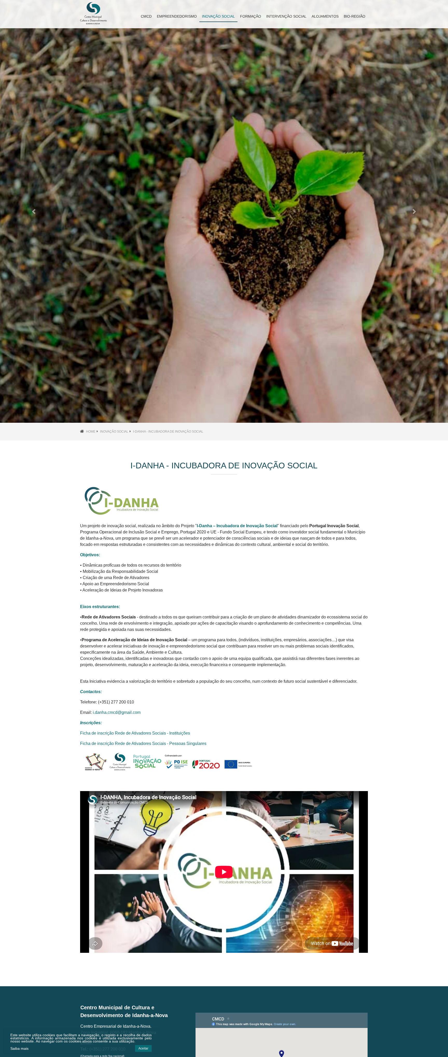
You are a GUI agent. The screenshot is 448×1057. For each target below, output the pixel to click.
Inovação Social (114, 431)
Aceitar (143, 1048)
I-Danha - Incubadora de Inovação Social (168, 431)
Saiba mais (19, 1048)
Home (90, 431)
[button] (33, 211)
